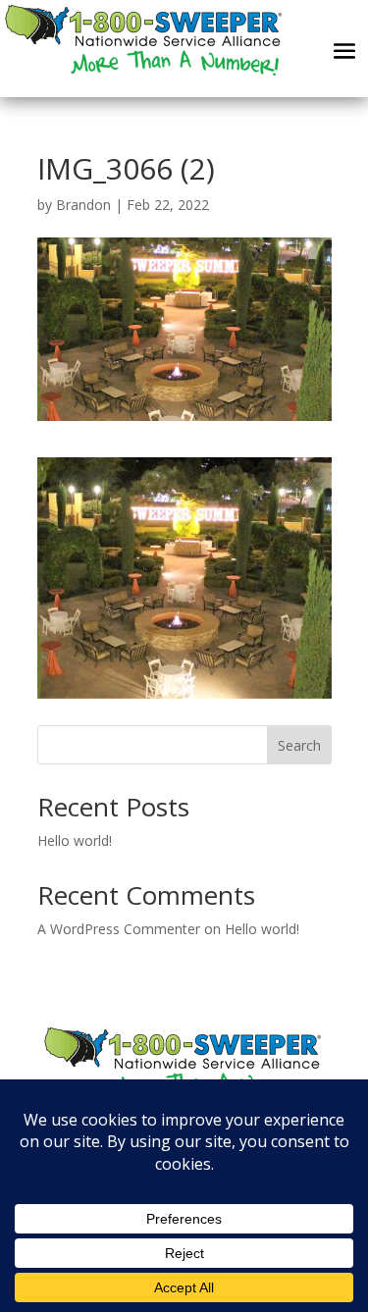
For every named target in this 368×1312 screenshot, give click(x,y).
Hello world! (74, 840)
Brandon (83, 204)
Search (299, 745)
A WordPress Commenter (118, 928)
